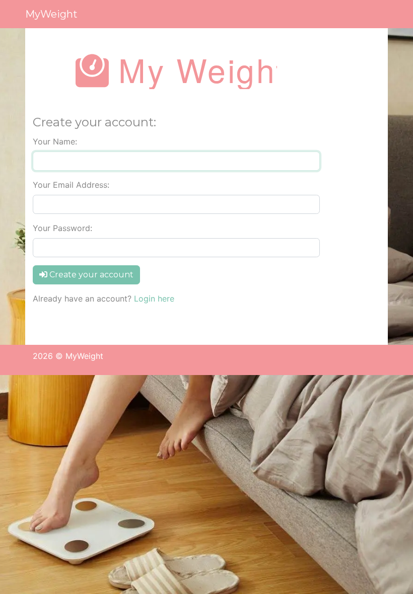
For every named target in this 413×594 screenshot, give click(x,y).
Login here (154, 298)
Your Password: (62, 228)
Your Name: (55, 141)
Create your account (90, 274)
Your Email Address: (71, 185)
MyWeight (51, 14)
